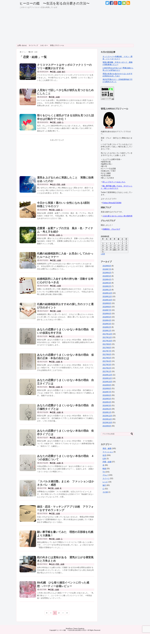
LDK (104, 459)
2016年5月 (107, 399)
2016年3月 (107, 405)
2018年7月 (107, 310)
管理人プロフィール (57, 45)
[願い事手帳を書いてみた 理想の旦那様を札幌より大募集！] (28, 541)
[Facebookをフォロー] (111, 4)
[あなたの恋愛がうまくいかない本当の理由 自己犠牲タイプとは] (28, 414)
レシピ (105, 482)
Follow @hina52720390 (112, 203)
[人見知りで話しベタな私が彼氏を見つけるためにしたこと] (28, 99)
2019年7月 (107, 269)
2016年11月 (107, 378)
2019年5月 (107, 276)
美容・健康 (107, 448)
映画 (104, 469)
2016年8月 (107, 388)
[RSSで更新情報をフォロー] (128, 4)
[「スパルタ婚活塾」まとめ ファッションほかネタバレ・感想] (28, 490)
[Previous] (51, 613)
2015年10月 (107, 422)
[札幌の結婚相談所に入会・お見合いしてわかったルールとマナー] (28, 262)
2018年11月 (107, 296)
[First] (47, 613)
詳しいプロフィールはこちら (114, 182)
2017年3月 (107, 365)
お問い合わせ (22, 45)
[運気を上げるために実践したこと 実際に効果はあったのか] (28, 186)
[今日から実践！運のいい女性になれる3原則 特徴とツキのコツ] (28, 212)
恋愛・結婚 (56, 72)
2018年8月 (107, 307)
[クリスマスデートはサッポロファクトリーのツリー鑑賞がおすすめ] (28, 74)
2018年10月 (107, 300)
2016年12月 (107, 375)
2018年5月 (107, 317)
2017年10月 (107, 341)
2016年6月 (107, 395)
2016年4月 (107, 402)
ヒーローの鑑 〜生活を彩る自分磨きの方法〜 (54, 3)
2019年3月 (107, 283)
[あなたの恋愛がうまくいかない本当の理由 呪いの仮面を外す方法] (28, 338)
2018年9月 (107, 303)
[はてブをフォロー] (120, 4)
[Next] (63, 613)
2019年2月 (107, 286)
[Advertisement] (75, 27)
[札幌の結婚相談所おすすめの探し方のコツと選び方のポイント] (28, 313)
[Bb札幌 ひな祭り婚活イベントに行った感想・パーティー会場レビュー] (28, 591)
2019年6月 (107, 273)
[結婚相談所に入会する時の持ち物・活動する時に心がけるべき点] (28, 288)
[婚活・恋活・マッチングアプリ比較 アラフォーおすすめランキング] (28, 516)
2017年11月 (107, 337)
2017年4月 (107, 361)
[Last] (67, 613)
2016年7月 (107, 392)
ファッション (108, 452)
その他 (105, 492)
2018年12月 (107, 293)
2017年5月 (107, 358)
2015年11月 (107, 419)
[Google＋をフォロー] (115, 4)
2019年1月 (107, 290)
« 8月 (103, 254)
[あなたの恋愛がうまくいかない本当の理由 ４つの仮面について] (28, 465)
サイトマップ (33, 45)
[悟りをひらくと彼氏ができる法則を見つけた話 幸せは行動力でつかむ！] (28, 124)
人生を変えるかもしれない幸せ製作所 (117, 216)
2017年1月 (107, 371)
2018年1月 (107, 331)
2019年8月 (107, 266)
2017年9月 (107, 344)
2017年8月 (107, 348)
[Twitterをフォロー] (107, 4)
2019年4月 (107, 279)
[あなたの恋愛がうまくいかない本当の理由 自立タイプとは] (28, 389)
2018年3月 (107, 324)
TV (104, 472)
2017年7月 (107, 351)
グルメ (105, 475)
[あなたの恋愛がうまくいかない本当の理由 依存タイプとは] (28, 440)
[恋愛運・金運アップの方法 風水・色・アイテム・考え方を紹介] (28, 237)
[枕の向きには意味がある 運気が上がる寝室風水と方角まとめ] (28, 566)
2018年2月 (107, 327)
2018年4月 (107, 320)
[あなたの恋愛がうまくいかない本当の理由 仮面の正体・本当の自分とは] (28, 364)
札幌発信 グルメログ (111, 229)
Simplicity (81, 628)
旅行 (63, 72)
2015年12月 (107, 416)
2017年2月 (107, 368)
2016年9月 (107, 385)
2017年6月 (107, 354)
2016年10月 (107, 382)
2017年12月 (107, 334)
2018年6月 (107, 313)
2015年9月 (107, 426)
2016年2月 (107, 409)
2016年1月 (107, 412)
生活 (54, 184)
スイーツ (106, 478)
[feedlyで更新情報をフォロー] (124, 4)
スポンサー (44, 45)
